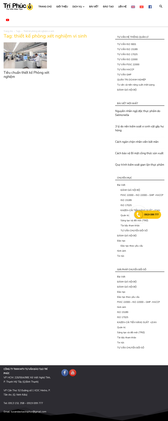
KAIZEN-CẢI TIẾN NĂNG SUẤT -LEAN (137, 322)
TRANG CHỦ (45, 6)
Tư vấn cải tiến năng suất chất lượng (136, 84)
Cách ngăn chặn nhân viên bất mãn (136, 142)
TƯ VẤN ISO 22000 (127, 59)
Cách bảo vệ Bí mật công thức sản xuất (139, 153)
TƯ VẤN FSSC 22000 (128, 64)
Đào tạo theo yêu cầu (132, 245)
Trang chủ (8, 31)
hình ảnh (121, 250)
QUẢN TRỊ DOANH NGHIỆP (131, 79)
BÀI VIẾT (93, 6)
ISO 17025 (126, 205)
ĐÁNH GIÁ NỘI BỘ (127, 89)
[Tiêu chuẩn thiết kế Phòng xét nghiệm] (28, 55)
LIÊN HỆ (122, 6)
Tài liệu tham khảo (130, 225)
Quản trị (125, 215)
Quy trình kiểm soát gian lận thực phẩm (139, 165)
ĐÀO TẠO (108, 6)
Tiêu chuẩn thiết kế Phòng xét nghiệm (26, 74)
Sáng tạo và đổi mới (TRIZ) (134, 220)
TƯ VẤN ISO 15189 (127, 49)
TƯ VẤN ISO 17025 (127, 54)
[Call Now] (138, 215)
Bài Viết (121, 185)
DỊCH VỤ (77, 6)
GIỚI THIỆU (62, 6)
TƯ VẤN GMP (124, 74)
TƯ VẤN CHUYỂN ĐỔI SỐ (134, 230)
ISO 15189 (126, 200)
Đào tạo (121, 240)
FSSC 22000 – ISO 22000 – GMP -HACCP (142, 195)
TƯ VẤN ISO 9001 (126, 44)
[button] (161, 6)
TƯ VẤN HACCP (125, 69)
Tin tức (120, 256)
